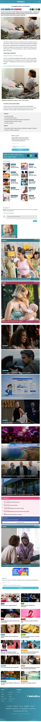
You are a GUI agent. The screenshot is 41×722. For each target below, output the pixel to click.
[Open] (5, 1)
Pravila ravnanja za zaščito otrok (20, 711)
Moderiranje (26, 706)
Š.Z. (3, 9)
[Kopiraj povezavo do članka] (39, 9)
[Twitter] (33, 9)
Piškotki (32, 706)
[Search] (39, 1)
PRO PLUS (21, 706)
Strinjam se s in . (19, 147)
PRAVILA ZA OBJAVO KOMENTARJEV (9, 213)
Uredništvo (15, 706)
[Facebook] (30, 9)
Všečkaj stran (21, 522)
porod (20, 154)
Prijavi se (20, 149)
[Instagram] (19, 692)
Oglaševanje (9, 706)
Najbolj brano (6, 498)
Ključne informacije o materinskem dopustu (13, 55)
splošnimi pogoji (20, 146)
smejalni (5, 154)
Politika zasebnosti (24, 708)
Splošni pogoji (32, 708)
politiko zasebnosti (17, 585)
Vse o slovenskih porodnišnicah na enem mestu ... (14, 66)
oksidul (16, 154)
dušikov (12, 154)
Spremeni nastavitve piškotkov (12, 708)
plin (9, 154)
